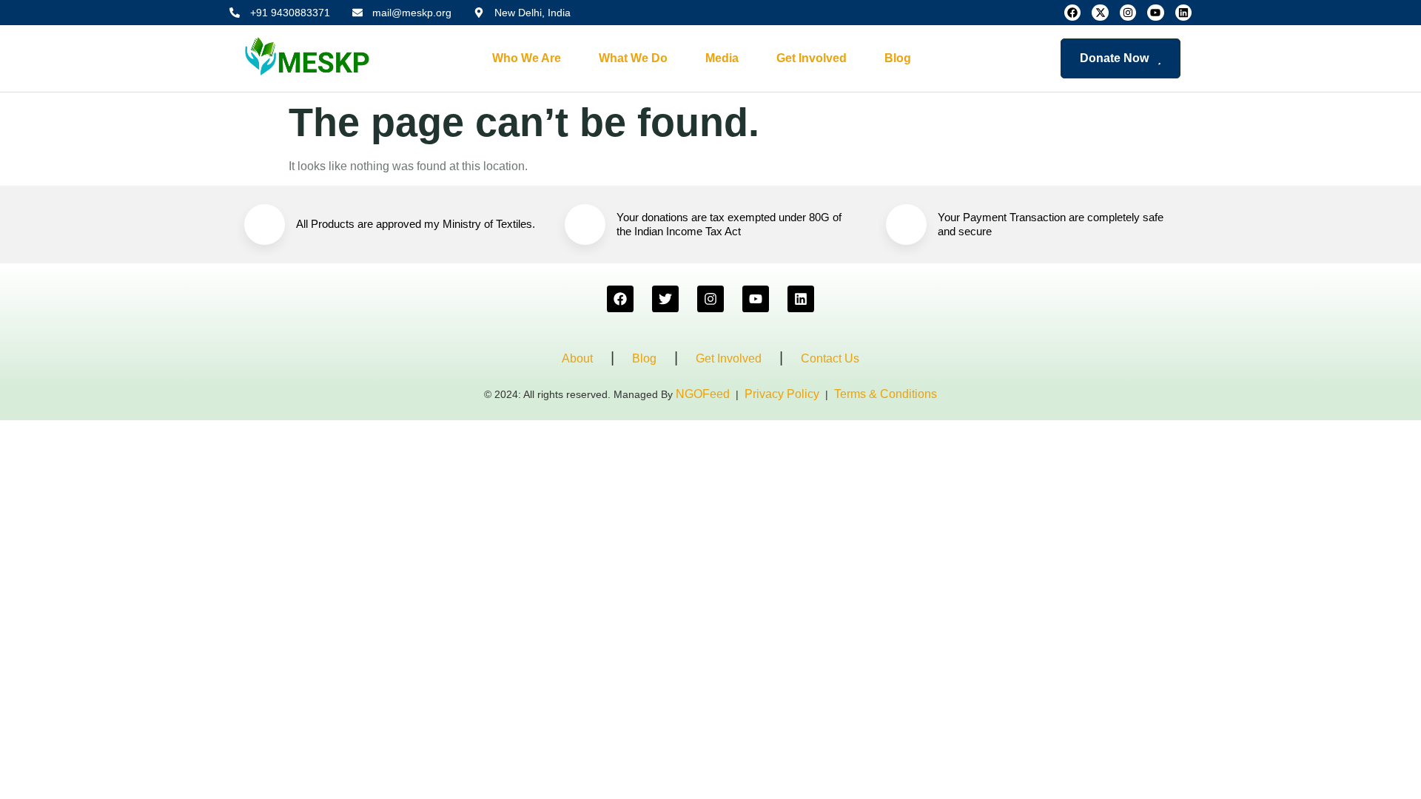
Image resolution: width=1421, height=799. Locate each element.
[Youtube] (1155, 12)
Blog (897, 58)
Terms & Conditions (885, 394)
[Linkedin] (1183, 12)
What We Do (633, 58)
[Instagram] (1128, 12)
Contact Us (830, 358)
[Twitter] (665, 299)
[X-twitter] (1100, 12)
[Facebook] (1072, 12)
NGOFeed (703, 394)
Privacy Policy (782, 394)
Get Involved (811, 58)
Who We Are (526, 58)
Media (722, 58)
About (577, 358)
